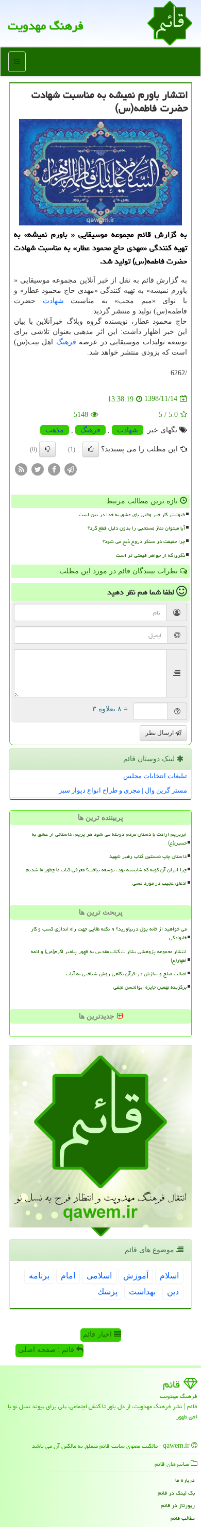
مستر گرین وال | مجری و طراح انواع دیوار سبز (123, 790)
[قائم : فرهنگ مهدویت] (169, 22)
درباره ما (185, 1480)
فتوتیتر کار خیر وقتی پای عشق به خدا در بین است (132, 515)
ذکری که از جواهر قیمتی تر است (150, 555)
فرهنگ (66, 342)
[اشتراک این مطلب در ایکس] (37, 468)
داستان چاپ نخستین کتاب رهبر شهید (148, 856)
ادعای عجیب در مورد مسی (159, 883)
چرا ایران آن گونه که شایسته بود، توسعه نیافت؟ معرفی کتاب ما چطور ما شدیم (106, 870)
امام (68, 1275)
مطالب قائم (183, 1518)
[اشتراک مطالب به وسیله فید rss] (21, 468)
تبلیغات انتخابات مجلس (155, 776)
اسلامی (99, 1275)
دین (173, 1291)
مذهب (54, 430)
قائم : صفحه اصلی (47, 1350)
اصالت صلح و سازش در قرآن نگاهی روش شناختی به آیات (126, 974)
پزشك (107, 1291)
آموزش (135, 1275)
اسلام (169, 1275)
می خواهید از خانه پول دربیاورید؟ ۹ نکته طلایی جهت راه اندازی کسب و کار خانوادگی (109, 933)
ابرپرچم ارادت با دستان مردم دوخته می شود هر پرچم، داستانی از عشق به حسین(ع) (109, 838)
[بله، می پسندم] (90, 449)
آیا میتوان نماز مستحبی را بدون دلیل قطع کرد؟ (136, 528)
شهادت (53, 301)
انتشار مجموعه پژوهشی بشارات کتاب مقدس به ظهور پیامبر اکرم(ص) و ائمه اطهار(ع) (109, 956)
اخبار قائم (98, 1334)
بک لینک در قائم (176, 1492)
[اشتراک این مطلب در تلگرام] (70, 468)
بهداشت (142, 1291)
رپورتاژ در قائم (178, 1505)
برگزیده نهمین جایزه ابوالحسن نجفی (150, 987)
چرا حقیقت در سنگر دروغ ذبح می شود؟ (144, 541)
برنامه (39, 1275)
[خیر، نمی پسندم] (47, 449)
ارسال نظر (160, 732)
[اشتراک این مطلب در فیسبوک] (54, 468)
